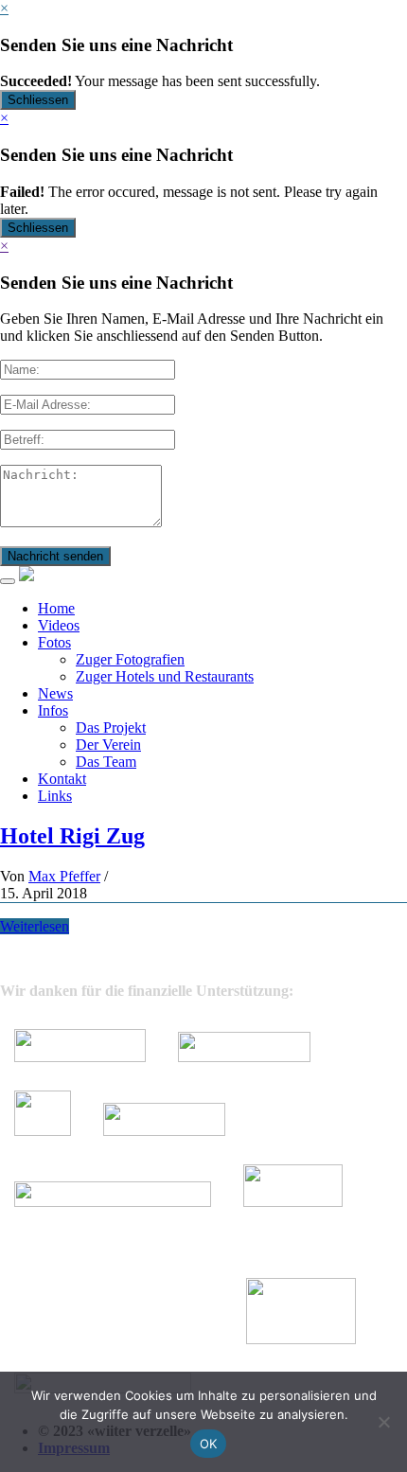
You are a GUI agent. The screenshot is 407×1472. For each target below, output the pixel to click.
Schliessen (38, 100)
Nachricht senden (55, 556)
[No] (383, 1421)
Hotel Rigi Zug (72, 836)
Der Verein (108, 744)
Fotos (54, 642)
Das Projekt (111, 727)
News (55, 693)
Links (55, 796)
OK (209, 1443)
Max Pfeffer (64, 876)
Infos (53, 710)
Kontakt (62, 779)
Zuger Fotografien (130, 659)
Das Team (106, 762)
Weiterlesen (34, 926)
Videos (59, 625)
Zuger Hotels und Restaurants (165, 676)
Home (56, 608)
